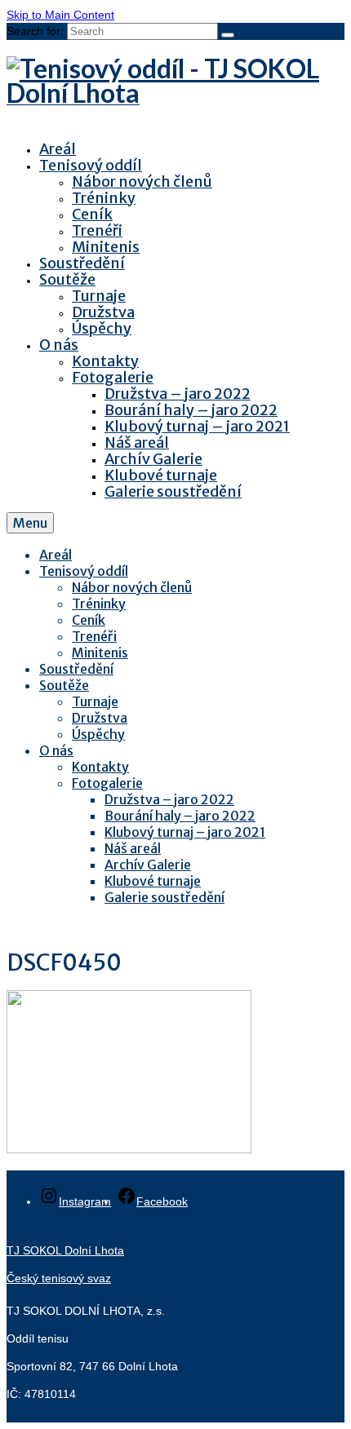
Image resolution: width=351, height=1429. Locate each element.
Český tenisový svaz (59, 1278)
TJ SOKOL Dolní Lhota (65, 1250)
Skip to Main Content (60, 14)
